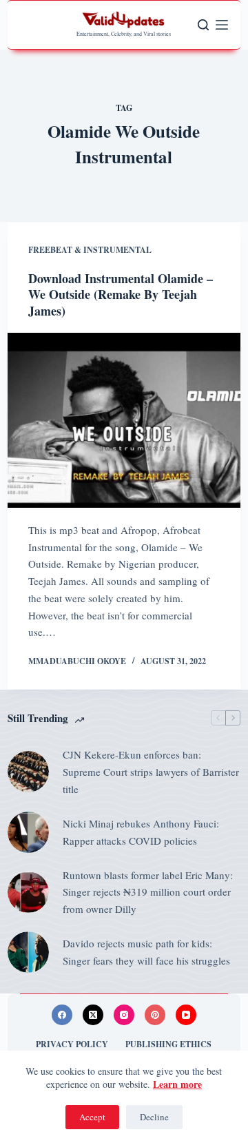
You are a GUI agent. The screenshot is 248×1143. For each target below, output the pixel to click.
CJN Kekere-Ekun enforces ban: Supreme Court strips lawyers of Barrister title (151, 772)
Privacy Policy (72, 1044)
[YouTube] (186, 1015)
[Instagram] (124, 1015)
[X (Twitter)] (93, 1015)
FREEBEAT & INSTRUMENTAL (90, 250)
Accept (92, 1117)
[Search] (203, 24)
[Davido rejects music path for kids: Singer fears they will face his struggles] (28, 952)
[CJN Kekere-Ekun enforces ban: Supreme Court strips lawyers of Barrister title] (28, 771)
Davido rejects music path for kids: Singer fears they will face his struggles (146, 951)
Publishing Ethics (168, 1044)
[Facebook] (62, 1015)
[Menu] (222, 25)
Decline (154, 1117)
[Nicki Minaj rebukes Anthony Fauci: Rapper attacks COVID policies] (28, 832)
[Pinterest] (155, 1015)
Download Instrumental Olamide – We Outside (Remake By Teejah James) (120, 294)
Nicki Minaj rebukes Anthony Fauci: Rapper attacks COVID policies (141, 831)
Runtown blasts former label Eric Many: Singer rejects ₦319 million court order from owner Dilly (148, 892)
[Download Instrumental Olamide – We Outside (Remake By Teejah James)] (124, 420)
